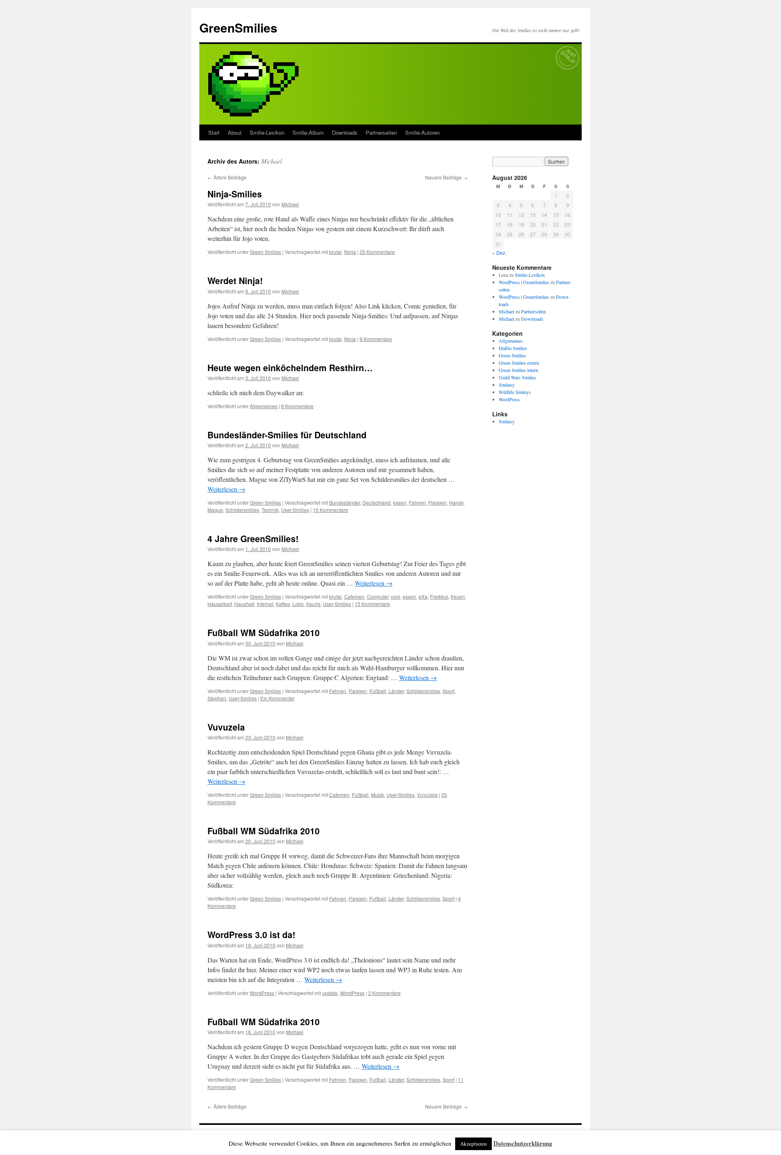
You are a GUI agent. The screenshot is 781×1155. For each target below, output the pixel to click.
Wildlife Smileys (515, 392)
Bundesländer (344, 502)
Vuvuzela (226, 727)
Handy (456, 502)
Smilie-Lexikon (267, 132)
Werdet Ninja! (235, 280)
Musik (377, 794)
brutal (335, 251)
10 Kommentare (330, 509)
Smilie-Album (308, 132)
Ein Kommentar (277, 698)
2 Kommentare (384, 992)
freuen (458, 596)
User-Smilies (295, 509)
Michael (271, 161)
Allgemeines (263, 405)
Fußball (377, 690)
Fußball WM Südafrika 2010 (263, 632)
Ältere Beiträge (227, 177)
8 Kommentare (297, 405)
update (330, 992)
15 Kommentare (372, 603)
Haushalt (244, 603)
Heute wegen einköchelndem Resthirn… (290, 367)
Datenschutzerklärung (522, 1143)
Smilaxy (507, 384)
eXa (423, 596)
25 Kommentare (377, 251)
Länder (396, 690)
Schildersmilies (242, 509)
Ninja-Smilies (234, 194)
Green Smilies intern (518, 370)
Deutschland (376, 502)
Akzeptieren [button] (473, 1143)
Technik (270, 509)
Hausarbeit (219, 603)
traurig (313, 603)
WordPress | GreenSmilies (524, 282)
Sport (448, 690)
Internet (265, 603)
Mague (215, 509)
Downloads (345, 132)
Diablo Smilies (513, 348)
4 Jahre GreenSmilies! (253, 538)
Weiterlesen (226, 489)
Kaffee (283, 603)
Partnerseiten (381, 132)
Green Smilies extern (519, 362)
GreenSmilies (238, 27)
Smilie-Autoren (422, 132)
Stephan (216, 698)
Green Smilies (265, 251)
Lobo (298, 603)
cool (395, 596)
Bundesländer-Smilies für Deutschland (287, 435)
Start (214, 132)
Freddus (439, 596)
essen (399, 502)
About (235, 132)
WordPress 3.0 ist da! (251, 934)
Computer (377, 596)
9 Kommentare (376, 338)
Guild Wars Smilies (517, 377)
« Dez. (499, 252)
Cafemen (354, 596)
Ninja (350, 251)
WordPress (262, 992)
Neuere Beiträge (446, 177)
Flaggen (437, 502)
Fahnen (417, 502)
